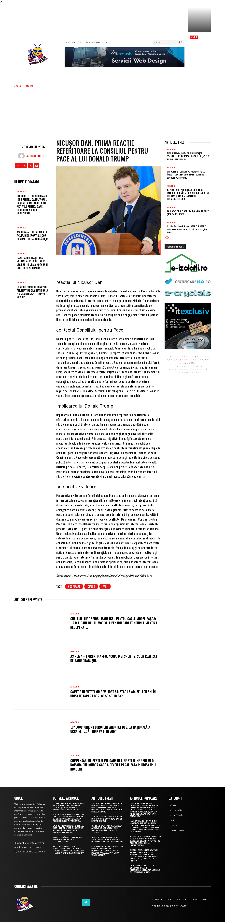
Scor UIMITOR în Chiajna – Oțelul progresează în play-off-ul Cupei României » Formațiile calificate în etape (198, 50)
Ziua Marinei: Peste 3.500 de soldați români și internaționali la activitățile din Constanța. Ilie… (145, 869)
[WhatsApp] (126, 264)
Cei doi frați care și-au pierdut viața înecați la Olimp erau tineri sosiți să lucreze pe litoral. (186, 174)
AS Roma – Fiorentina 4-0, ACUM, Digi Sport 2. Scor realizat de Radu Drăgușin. (33, 235)
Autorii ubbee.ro (37, 156)
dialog (91, 586)
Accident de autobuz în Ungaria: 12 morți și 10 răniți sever (188, 212)
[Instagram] (24, 165)
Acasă (17, 86)
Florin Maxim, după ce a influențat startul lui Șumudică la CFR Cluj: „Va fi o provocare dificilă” (188, 156)
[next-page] (168, 237)
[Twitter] (30, 165)
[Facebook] (18, 165)
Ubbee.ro (37, 847)
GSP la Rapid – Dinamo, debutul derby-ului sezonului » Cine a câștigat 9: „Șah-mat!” (187, 229)
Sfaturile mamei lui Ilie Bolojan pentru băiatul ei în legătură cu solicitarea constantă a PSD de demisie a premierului (68, 818)
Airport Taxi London (186, 359)
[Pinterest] (116, 264)
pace (105, 586)
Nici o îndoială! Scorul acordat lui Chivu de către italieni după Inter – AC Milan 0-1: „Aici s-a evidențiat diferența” (68, 850)
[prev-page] (166, 237)
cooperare (74, 586)
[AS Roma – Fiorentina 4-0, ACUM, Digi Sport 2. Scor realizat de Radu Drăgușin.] (40, 656)
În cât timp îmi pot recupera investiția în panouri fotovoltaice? (67, 839)
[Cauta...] (180, 42)
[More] (136, 264)
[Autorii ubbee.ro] (22, 156)
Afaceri (194, 37)
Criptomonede (196, 369)
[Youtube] (36, 165)
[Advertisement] (112, 113)
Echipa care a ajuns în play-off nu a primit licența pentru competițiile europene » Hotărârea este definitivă (68, 806)
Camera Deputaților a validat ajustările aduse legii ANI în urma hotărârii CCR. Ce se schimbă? (32, 263)
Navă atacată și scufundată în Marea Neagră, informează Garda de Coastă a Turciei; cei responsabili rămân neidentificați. (145, 841)
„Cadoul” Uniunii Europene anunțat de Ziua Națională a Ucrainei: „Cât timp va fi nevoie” (32, 292)
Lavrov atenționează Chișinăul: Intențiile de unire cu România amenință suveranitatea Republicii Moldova (68, 829)
